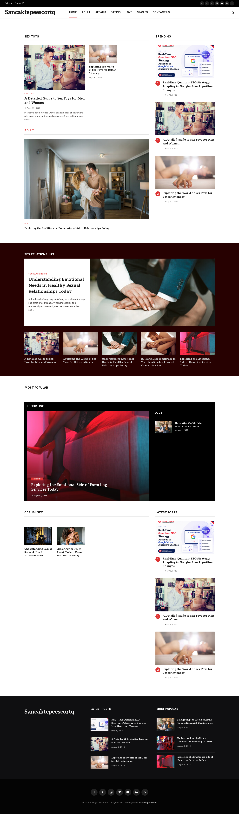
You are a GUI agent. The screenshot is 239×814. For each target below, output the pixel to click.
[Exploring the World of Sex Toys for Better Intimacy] (103, 54)
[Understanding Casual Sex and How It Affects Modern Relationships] (38, 536)
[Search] (232, 12)
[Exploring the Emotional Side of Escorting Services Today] (197, 343)
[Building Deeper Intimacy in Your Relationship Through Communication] (158, 343)
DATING (116, 12)
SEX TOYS (29, 94)
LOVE (129, 12)
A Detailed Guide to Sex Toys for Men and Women (54, 101)
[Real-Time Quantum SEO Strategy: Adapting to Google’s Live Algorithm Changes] (185, 61)
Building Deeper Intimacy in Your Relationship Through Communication (158, 362)
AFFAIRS (100, 12)
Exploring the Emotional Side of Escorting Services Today (195, 362)
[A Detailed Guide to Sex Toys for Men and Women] (54, 67)
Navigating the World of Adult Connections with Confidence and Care (188, 425)
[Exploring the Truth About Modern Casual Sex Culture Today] (71, 536)
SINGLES (142, 12)
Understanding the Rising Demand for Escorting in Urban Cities (194, 740)
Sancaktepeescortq (148, 802)
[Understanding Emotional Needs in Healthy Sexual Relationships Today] (152, 292)
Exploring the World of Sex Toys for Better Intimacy (102, 70)
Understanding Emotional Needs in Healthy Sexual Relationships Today (56, 285)
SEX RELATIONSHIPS (37, 274)
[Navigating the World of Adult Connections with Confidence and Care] (163, 427)
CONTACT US (161, 12)
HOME (73, 12)
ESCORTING (37, 479)
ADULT (86, 12)
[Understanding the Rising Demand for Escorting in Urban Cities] (165, 743)
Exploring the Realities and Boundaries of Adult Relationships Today (66, 228)
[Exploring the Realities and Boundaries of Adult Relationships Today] (86, 179)
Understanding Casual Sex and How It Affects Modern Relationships (38, 552)
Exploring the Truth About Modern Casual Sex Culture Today (70, 552)
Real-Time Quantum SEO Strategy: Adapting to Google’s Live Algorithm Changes (188, 86)
